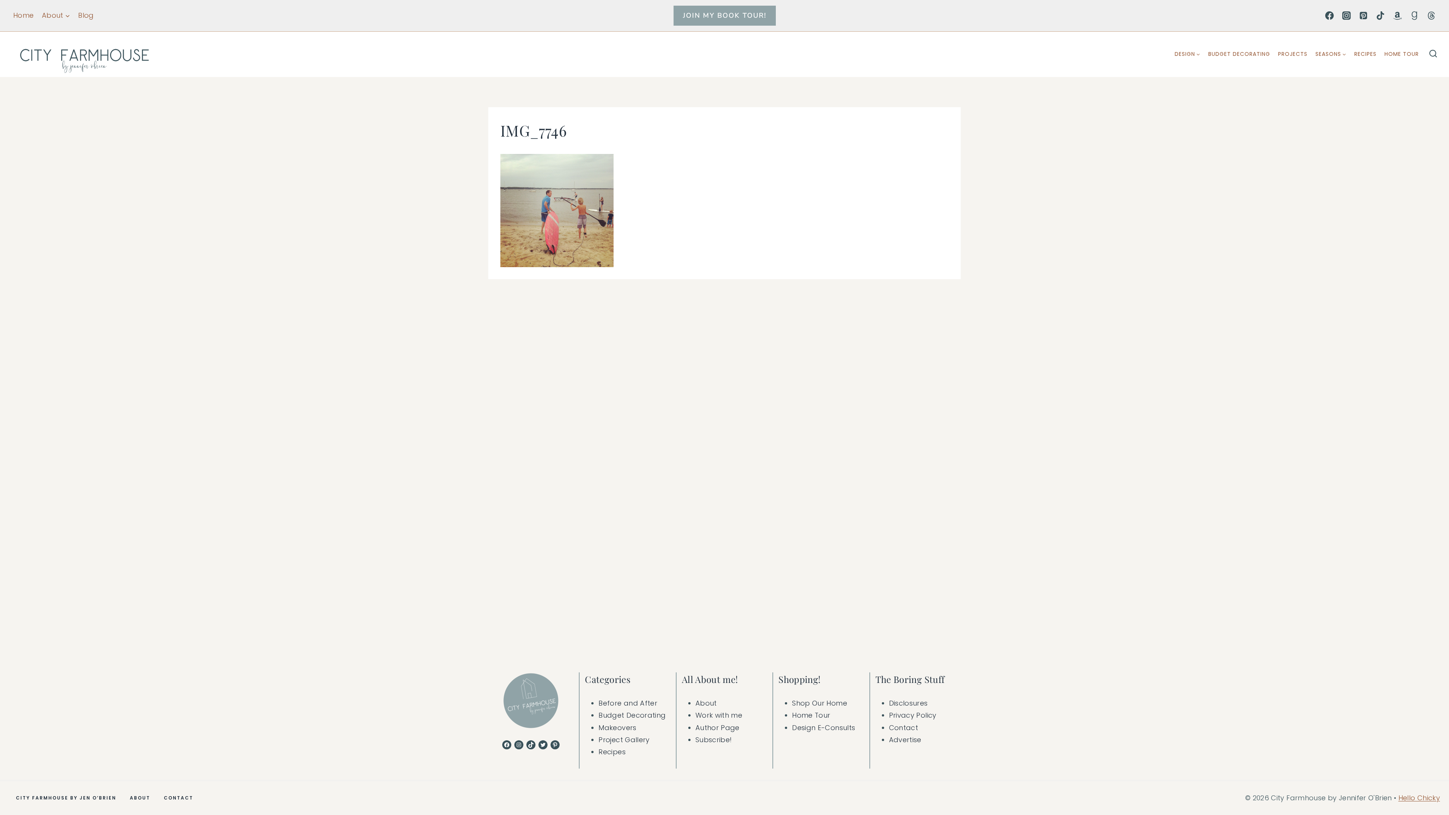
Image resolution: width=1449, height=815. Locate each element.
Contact (903, 727)
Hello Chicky (1419, 798)
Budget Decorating (1239, 54)
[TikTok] (1380, 15)
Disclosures (908, 703)
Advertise (905, 739)
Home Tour (1401, 54)
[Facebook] (1329, 15)
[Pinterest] (1363, 15)
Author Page (717, 727)
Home (23, 15)
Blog (86, 15)
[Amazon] (1397, 15)
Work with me (718, 715)
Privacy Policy (913, 715)
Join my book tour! (724, 15)
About (706, 703)
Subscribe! (713, 739)
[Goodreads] (1414, 15)
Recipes (1365, 54)
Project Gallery (623, 739)
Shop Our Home (819, 703)
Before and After (627, 703)
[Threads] (1431, 15)
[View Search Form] (1433, 54)
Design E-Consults (823, 727)
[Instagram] (1346, 15)
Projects (1292, 54)
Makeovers (617, 727)
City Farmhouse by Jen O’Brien (66, 798)
